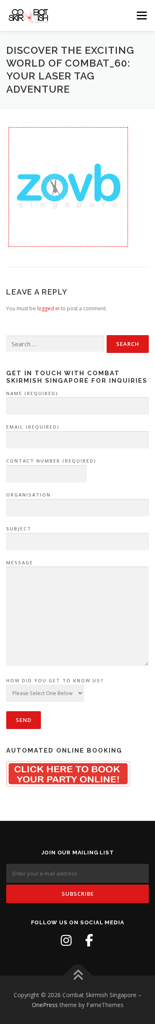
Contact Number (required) (51, 461)
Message (19, 562)
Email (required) (33, 427)
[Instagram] (66, 940)
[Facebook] (89, 940)
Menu (141, 15)
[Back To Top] (77, 975)
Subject (18, 528)
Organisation (28, 495)
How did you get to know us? (55, 680)
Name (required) (32, 393)
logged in (48, 308)
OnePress (45, 1005)
